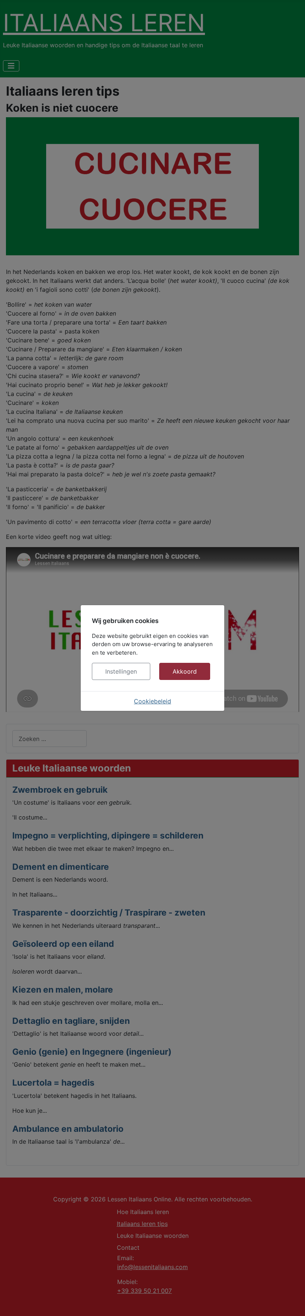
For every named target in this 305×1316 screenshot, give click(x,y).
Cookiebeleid (152, 701)
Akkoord (185, 671)
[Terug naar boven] (292, 1302)
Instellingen (121, 671)
